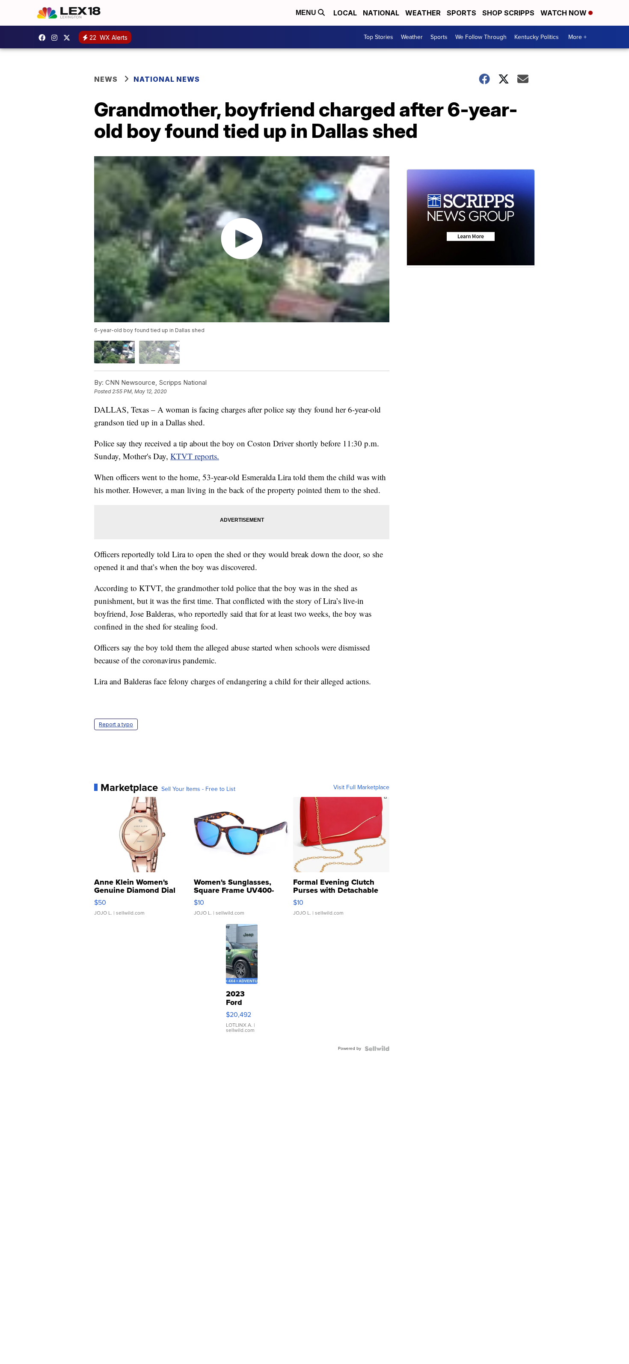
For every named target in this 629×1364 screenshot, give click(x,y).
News (106, 79)
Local (345, 13)
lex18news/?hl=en (56, 37)
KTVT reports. (194, 456)
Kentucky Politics (536, 37)
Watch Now (564, 13)
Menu (307, 12)
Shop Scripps (508, 13)
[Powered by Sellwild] (377, 1049)
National (381, 13)
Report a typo (116, 724)
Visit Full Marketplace (361, 787)
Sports (461, 13)
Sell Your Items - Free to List (198, 789)
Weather (423, 13)
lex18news (68, 37)
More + (577, 37)
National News (167, 79)
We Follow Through (481, 37)
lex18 (44, 37)
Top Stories (378, 37)
